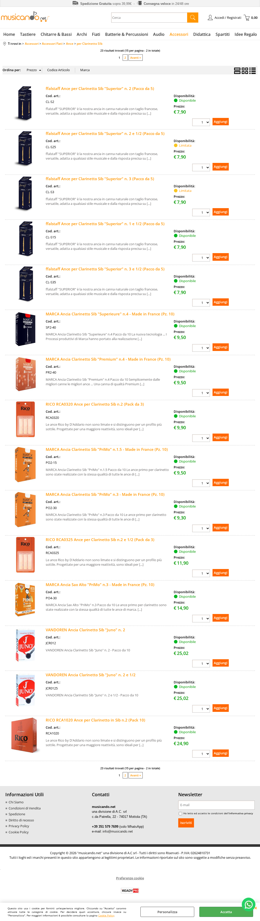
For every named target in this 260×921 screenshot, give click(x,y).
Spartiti (223, 34)
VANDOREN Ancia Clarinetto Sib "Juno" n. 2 (85, 629)
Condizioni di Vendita (25, 808)
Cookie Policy (106, 915)
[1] (201, 393)
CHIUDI (255, 907)
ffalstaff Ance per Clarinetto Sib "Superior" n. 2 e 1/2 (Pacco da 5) (105, 133)
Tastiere (28, 34)
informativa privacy (241, 813)
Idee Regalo (246, 34)
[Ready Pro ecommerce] (130, 891)
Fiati (96, 34)
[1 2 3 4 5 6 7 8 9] (201, 663)
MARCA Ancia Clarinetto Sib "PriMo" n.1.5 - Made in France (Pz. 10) (107, 449)
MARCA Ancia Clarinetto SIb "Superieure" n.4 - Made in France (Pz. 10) (110, 313)
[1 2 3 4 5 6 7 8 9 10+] (201, 122)
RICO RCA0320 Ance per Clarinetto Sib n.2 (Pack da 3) (95, 404)
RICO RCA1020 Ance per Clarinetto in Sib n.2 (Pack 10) (95, 720)
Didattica (201, 34)
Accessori (179, 34)
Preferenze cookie (130, 878)
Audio (159, 34)
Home (9, 34)
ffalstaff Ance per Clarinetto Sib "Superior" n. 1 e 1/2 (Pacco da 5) (105, 223)
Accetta (226, 912)
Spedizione (17, 814)
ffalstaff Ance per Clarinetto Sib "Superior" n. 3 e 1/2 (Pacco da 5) (105, 268)
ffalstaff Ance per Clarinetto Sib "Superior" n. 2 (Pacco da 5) (100, 88)
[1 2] (201, 348)
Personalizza (167, 912)
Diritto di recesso (21, 820)
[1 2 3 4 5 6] (201, 483)
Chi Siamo (16, 802)
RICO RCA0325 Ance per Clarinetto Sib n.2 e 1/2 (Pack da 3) (100, 539)
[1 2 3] (201, 438)
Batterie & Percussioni (126, 34)
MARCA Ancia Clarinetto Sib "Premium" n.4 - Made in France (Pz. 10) (108, 359)
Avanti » (135, 57)
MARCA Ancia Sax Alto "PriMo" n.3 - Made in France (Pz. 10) (100, 584)
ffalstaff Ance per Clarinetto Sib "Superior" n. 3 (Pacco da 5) (100, 178)
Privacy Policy (19, 826)
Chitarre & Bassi (56, 34)
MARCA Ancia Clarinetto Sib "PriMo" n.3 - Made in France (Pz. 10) (105, 494)
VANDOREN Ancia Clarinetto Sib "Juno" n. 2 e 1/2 (91, 674)
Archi (82, 34)
